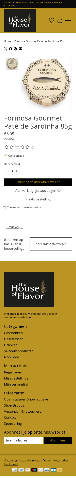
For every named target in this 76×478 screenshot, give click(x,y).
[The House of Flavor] (20, 20)
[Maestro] (34, 470)
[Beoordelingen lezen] (17, 147)
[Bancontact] (27, 470)
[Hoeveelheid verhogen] (16, 171)
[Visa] (21, 470)
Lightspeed (11, 464)
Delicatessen (13, 339)
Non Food (11, 357)
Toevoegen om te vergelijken (25, 207)
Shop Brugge (14, 405)
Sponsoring (13, 423)
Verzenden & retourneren (23, 411)
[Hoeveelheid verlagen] (8, 171)
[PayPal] (59, 470)
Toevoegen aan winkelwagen (38, 182)
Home (7, 41)
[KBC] (46, 470)
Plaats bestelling (38, 199)
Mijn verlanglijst (16, 384)
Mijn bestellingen (17, 378)
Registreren (13, 372)
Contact (10, 417)
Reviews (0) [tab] (14, 227)
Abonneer (57, 440)
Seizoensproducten (18, 351)
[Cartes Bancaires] (53, 470)
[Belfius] (40, 470)
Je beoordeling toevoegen (50, 244)
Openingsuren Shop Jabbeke (26, 399)
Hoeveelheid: (12, 164)
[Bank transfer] (14, 470)
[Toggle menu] (68, 20)
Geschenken (13, 333)
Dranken (10, 345)
